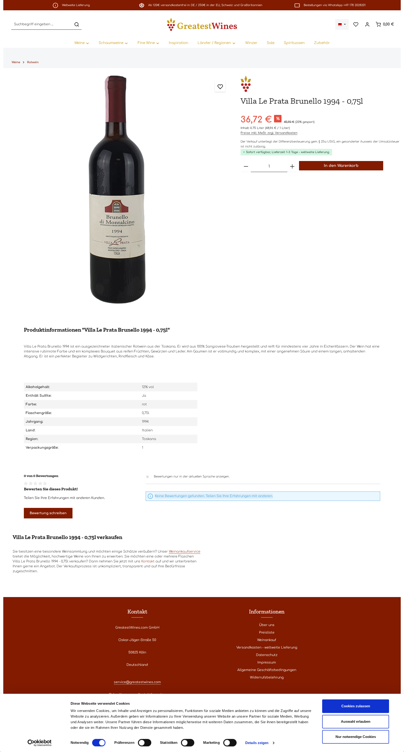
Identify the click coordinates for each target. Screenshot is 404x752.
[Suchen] (77, 24)
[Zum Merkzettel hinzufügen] (220, 86)
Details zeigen (256, 743)
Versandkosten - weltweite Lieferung (266, 647)
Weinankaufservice (184, 551)
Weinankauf (266, 640)
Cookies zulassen (355, 706)
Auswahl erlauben (355, 721)
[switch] (144, 742)
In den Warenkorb (341, 166)
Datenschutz (267, 655)
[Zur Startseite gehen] (202, 24)
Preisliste (266, 632)
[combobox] (41, 24)
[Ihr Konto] (367, 24)
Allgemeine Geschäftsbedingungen (266, 670)
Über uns (266, 625)
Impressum (266, 662)
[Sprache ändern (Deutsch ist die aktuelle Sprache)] (342, 24)
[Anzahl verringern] (246, 166)
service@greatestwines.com (137, 682)
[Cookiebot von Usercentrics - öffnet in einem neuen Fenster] (39, 742)
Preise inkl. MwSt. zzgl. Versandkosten (269, 133)
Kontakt (148, 561)
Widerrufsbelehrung (267, 677)
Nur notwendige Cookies (355, 737)
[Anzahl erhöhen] (292, 166)
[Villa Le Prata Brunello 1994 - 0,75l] (117, 190)
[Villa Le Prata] (246, 84)
